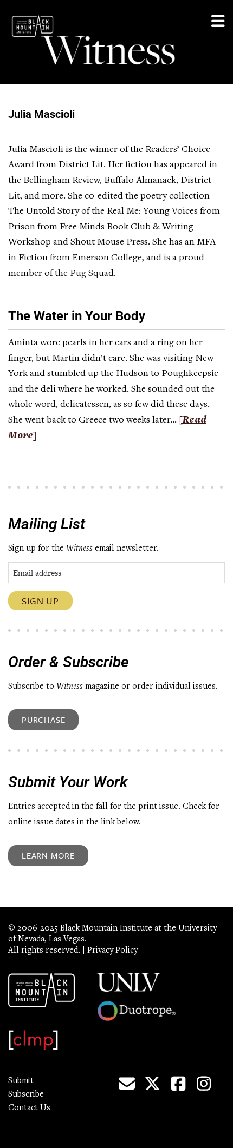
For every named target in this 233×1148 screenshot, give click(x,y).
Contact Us (29, 1108)
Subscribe (26, 1094)
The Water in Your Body (76, 316)
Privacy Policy (112, 950)
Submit (21, 1081)
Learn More (48, 855)
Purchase (43, 719)
